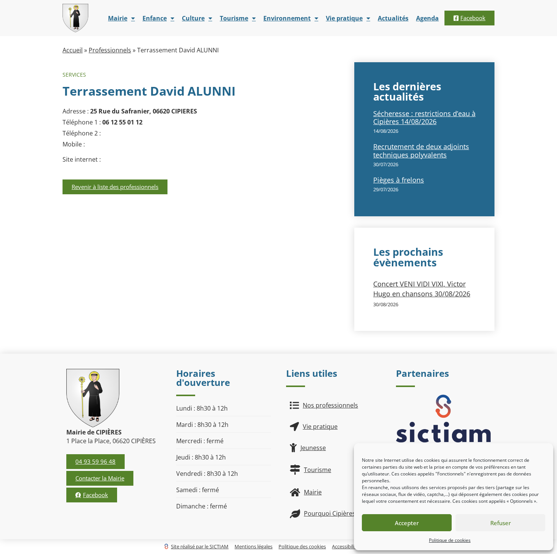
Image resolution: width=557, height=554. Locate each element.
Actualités (393, 18)
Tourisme (234, 18)
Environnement (287, 18)
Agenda (427, 18)
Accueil (73, 50)
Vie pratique (344, 18)
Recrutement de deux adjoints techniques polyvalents (421, 150)
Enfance (154, 18)
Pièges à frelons (398, 179)
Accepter (407, 523)
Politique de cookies (450, 540)
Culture (193, 18)
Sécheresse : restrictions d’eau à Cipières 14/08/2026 (424, 117)
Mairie (117, 18)
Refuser (500, 523)
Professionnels (110, 50)
